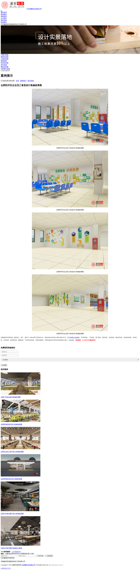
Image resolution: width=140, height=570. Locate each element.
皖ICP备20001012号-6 (56, 565)
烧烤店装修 (4, 57)
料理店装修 (4, 63)
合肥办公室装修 (74, 337)
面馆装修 (4, 61)
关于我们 (4, 18)
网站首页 (4, 12)
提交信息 (49, 556)
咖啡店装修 (4, 67)
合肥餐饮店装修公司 (29, 565)
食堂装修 (4, 65)
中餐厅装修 (4, 55)
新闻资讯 (4, 16)
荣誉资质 (4, 20)
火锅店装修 (4, 59)
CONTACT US (5, 568)
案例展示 (4, 14)
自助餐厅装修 (5, 69)
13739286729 (16, 551)
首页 (17, 81)
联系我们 (4, 22)
